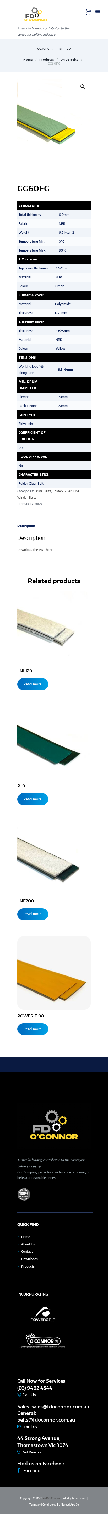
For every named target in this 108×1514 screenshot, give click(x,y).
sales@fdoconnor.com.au (60, 1406)
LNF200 (25, 901)
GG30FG (43, 48)
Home (28, 59)
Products (46, 59)
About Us (28, 1244)
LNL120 (24, 671)
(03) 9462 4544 (34, 1388)
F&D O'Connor (52, 1498)
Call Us (28, 1394)
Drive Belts (69, 59)
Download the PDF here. (35, 550)
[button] (83, 86)
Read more (33, 684)
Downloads (29, 1259)
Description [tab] (26, 526)
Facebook (32, 1470)
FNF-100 (64, 48)
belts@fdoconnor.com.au (46, 1420)
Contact (27, 1252)
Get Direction (32, 1452)
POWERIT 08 (30, 1016)
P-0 (21, 786)
